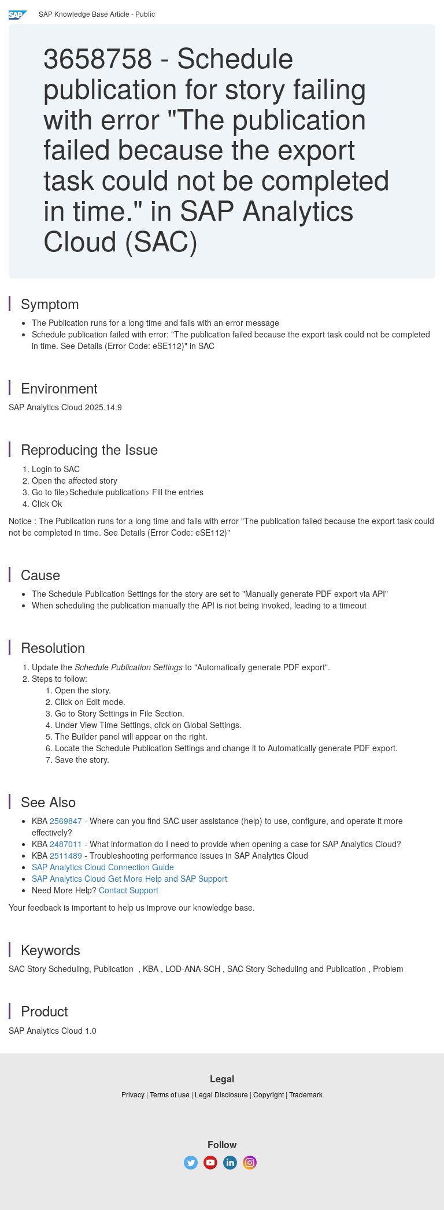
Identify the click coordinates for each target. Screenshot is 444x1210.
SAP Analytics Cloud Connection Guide (103, 867)
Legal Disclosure (221, 1094)
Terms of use (170, 1094)
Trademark (306, 1094)
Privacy (133, 1094)
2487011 (66, 843)
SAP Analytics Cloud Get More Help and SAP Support (129, 878)
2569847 (66, 820)
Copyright (268, 1094)
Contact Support (128, 890)
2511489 (66, 855)
